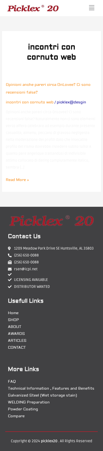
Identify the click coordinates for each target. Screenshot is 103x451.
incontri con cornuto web (30, 102)
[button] (91, 8)
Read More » (17, 179)
